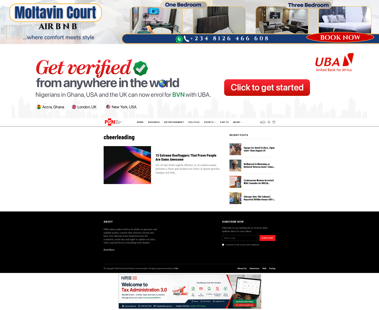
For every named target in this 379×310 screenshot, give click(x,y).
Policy (272, 268)
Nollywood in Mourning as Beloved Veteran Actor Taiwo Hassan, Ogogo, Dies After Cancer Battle (258, 168)
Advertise (254, 268)
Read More (109, 249)
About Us (242, 268)
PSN (176, 268)
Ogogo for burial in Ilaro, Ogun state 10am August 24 (259, 149)
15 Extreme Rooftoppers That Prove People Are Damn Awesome (185, 158)
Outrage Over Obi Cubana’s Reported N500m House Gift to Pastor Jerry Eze (259, 199)
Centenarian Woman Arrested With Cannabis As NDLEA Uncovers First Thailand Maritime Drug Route (259, 184)
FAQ (264, 268)
